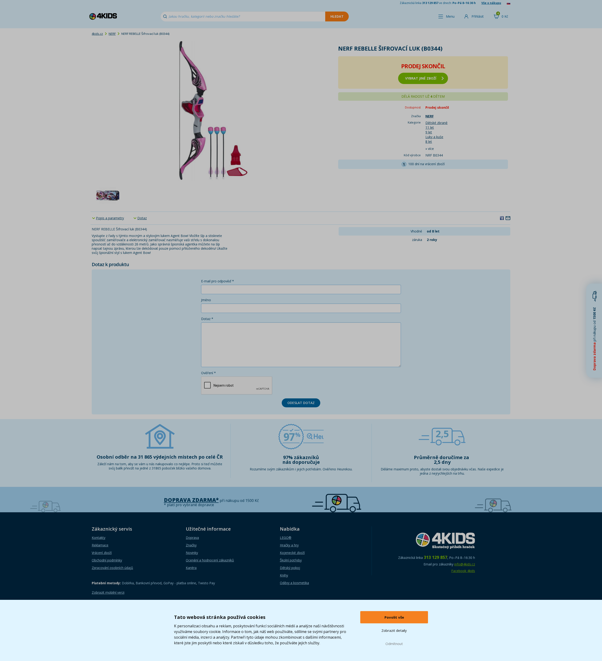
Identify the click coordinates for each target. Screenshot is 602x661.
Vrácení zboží (102, 552)
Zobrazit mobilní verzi (108, 592)
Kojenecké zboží (292, 552)
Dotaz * (207, 318)
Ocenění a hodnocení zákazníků (210, 560)
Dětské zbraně (436, 122)
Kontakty (98, 537)
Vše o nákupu (491, 3)
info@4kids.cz (464, 564)
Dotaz (142, 218)
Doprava (192, 537)
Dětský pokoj (290, 567)
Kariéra (191, 567)
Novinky (192, 552)
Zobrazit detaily (394, 630)
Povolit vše (394, 617)
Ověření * (208, 373)
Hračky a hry (289, 545)
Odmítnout (394, 643)
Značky (191, 545)
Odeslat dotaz (301, 403)
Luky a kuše (434, 137)
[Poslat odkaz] (508, 218)
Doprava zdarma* (191, 500)
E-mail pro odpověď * (217, 281)
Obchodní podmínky (107, 560)
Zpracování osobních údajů (112, 567)
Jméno (206, 300)
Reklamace (100, 545)
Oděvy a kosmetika (294, 583)
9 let (428, 132)
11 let (429, 127)
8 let (428, 141)
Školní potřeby (291, 560)
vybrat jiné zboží (420, 78)
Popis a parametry (110, 218)
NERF (112, 34)
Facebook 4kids (463, 571)
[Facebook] (502, 218)
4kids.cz (97, 34)
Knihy (284, 575)
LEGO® (285, 537)
